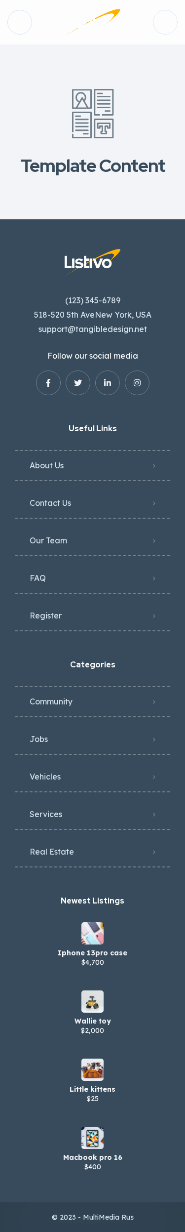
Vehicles (45, 776)
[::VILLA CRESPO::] (92, 22)
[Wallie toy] (92, 1001)
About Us (47, 465)
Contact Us (50, 503)
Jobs (39, 739)
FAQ (38, 578)
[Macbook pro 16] (92, 1138)
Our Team (48, 540)
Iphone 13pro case (92, 952)
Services (46, 814)
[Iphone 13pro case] (92, 933)
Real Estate (52, 852)
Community (51, 701)
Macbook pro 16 (92, 1157)
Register (46, 615)
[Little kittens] (92, 1070)
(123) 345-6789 (92, 300)
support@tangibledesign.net (92, 329)
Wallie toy (92, 1021)
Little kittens (92, 1089)
